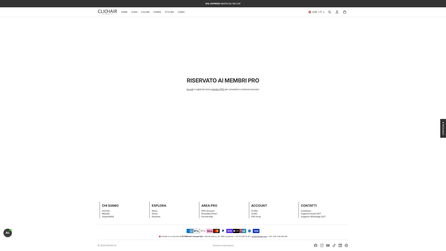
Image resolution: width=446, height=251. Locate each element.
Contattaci (306, 211)
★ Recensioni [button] (443, 128)
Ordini (254, 213)
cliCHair (106, 211)
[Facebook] (316, 245)
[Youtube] (328, 245)
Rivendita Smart (209, 213)
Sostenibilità (108, 216)
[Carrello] (344, 12)
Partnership (207, 216)
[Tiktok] (334, 245)
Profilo (254, 211)
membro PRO (217, 89)
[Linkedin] (340, 245)
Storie (155, 213)
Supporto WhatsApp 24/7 (313, 216)
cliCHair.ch (111, 245)
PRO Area (256, 216)
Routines (156, 216)
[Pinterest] (346, 245)
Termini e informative (223, 245)
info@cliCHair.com (259, 236)
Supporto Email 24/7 (311, 213)
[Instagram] (322, 245)
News (154, 211)
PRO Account (207, 211)
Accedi (190, 89)
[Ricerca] (329, 12)
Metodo (105, 213)
